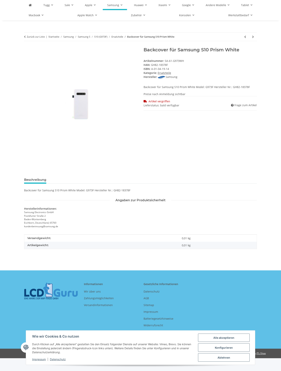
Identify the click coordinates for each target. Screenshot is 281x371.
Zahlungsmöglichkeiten (99, 298)
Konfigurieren (224, 347)
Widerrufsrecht (153, 325)
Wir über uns (92, 291)
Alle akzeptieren (223, 337)
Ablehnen (224, 357)
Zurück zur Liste (36, 36)
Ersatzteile (164, 73)
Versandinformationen (98, 305)
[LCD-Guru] (30, 5)
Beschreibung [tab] (35, 180)
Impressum (39, 359)
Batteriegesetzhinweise (158, 318)
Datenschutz (58, 359)
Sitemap (149, 305)
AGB (146, 298)
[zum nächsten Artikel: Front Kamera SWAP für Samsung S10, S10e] (253, 37)
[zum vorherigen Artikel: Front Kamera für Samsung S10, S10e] (245, 37)
